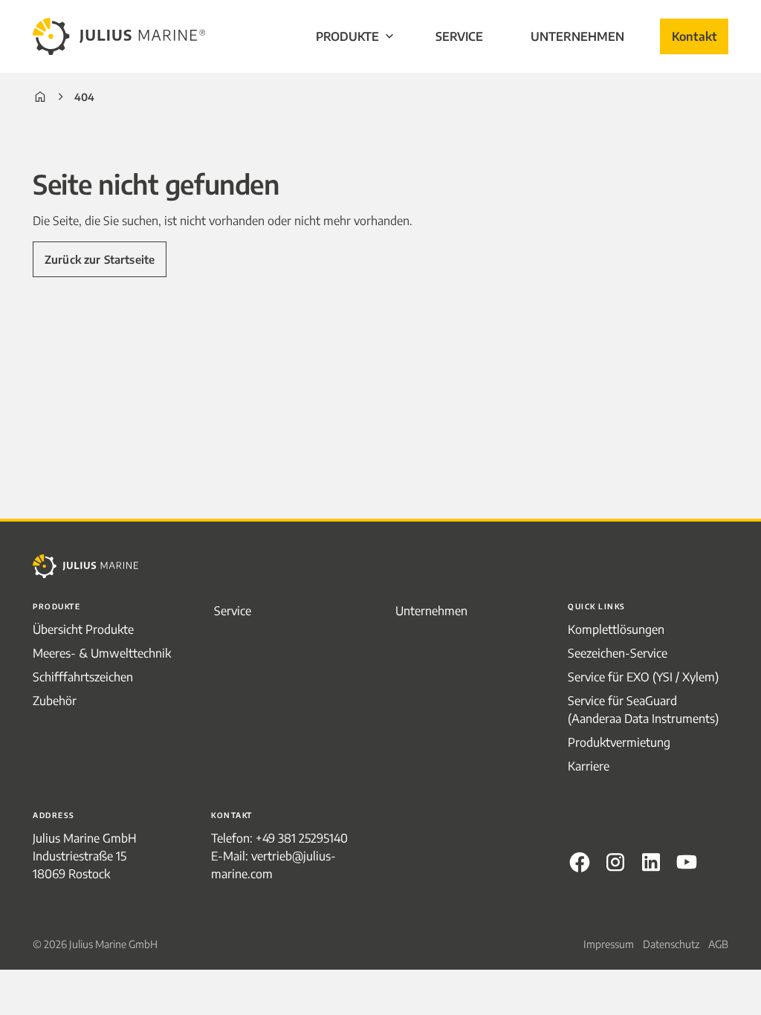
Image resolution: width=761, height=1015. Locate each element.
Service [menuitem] (459, 36)
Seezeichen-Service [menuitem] (617, 653)
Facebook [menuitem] (580, 862)
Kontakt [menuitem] (694, 36)
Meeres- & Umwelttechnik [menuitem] (102, 653)
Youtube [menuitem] (687, 862)
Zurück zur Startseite (100, 259)
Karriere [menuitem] (588, 766)
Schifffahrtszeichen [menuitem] (83, 676)
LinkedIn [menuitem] (651, 862)
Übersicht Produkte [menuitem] (83, 629)
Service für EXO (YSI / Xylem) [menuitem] (643, 676)
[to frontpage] (119, 36)
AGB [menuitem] (718, 944)
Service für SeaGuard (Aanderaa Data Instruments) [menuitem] (643, 709)
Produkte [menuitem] (347, 36)
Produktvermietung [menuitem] (619, 742)
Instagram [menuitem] (615, 862)
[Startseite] (40, 96)
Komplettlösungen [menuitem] (616, 629)
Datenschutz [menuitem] (671, 944)
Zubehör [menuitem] (55, 700)
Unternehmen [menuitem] (577, 36)
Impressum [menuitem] (608, 944)
